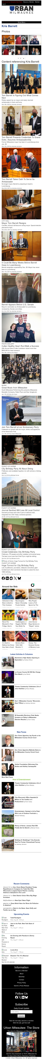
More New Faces (7, 777)
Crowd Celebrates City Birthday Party (18, 551)
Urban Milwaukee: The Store (21, 1028)
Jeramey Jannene (17, 104)
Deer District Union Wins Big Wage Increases (20, 896)
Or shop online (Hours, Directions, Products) (22, 1056)
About (21, 974)
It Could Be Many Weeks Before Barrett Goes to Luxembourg (19, 263)
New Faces (21, 732)
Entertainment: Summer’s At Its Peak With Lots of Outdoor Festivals (27, 812)
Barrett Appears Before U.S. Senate (18, 304)
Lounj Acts (14, 950)
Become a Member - (29, 2)
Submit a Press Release (21, 986)
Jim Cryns (14, 394)
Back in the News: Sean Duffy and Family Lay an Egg (19, 909)
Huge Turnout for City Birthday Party (18, 565)
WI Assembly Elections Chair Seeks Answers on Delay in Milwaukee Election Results (27, 717)
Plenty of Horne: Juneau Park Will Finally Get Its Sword (26, 827)
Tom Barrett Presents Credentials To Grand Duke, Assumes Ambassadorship (21, 138)
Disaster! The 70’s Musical (19, 956)
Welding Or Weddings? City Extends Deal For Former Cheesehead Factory (27, 841)
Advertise (21, 977)
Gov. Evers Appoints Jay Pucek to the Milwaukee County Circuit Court (28, 736)
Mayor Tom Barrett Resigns (14, 223)
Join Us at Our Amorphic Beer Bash (12, 2)
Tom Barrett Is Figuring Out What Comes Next (20, 96)
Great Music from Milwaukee (14, 387)
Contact (21, 980)
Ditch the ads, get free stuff (21, 1023)
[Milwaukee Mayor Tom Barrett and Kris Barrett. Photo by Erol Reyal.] (21, 40)
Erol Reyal (15, 352)
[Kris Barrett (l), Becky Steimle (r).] (34, 50)
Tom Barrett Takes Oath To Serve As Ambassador (18, 180)
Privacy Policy (21, 983)
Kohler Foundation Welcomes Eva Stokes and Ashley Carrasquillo (26, 765)
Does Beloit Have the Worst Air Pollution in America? (20, 904)
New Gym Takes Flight (22, 900)
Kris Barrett (9, 26)
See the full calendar (8, 962)
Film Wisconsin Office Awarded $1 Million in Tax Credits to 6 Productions (26, 799)
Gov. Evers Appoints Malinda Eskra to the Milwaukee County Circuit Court (28, 751)
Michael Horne (15, 475)
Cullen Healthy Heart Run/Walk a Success (20, 345)
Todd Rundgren (15, 918)
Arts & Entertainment (21, 779)
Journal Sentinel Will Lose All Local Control (21, 510)
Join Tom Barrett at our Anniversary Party (20, 427)
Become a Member (22, 971)
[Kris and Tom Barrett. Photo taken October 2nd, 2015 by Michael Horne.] (21, 50)
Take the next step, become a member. (21, 1021)
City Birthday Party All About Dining (17, 468)
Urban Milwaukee (16, 434)
